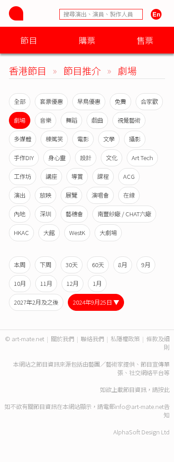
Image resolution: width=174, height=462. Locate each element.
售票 (145, 40)
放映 (45, 195)
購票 (87, 40)
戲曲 (97, 120)
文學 (109, 139)
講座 (51, 176)
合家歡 (149, 101)
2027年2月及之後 (36, 302)
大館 (49, 232)
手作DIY (24, 157)
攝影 (135, 139)
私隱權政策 (125, 338)
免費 (120, 101)
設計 (85, 157)
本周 (19, 264)
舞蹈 (71, 120)
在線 (129, 195)
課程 (103, 176)
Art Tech (142, 157)
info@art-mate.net (139, 406)
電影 (83, 139)
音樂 (45, 120)
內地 (19, 214)
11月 (46, 283)
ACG (129, 176)
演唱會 (100, 195)
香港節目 (27, 70)
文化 (111, 157)
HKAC (21, 232)
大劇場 (108, 232)
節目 (29, 40)
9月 (145, 264)
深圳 (45, 214)
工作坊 (22, 176)
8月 (122, 264)
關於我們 (62, 338)
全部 (19, 101)
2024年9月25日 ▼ (96, 302)
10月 (20, 283)
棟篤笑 (54, 139)
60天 (98, 264)
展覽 (71, 195)
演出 (19, 195)
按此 (164, 389)
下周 (45, 264)
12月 (72, 283)
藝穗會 (74, 214)
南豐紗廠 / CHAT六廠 (124, 214)
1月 (97, 283)
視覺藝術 (129, 120)
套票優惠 (51, 101)
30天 (72, 264)
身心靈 (57, 157)
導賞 (77, 176)
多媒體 (22, 139)
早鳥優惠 (88, 101)
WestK (77, 232)
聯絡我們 (92, 338)
